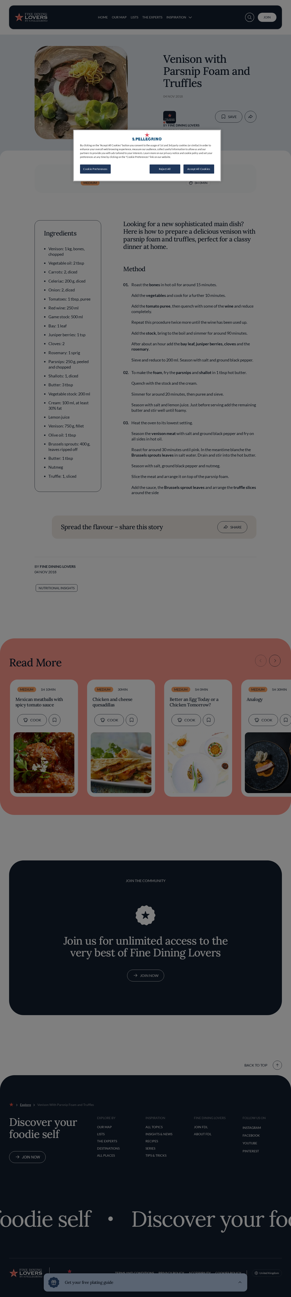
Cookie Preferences (95, 168)
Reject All (165, 168)
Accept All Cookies (198, 168)
